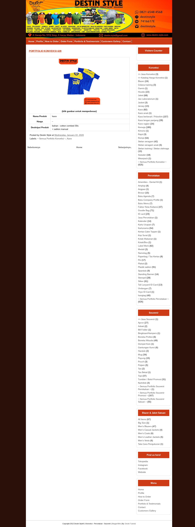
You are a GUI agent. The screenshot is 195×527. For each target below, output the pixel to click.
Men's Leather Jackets (149, 437)
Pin (139, 260)
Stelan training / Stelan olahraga (153, 148)
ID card (141, 214)
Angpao (141, 189)
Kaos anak (143, 113)
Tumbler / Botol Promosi (149, 379)
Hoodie (141, 92)
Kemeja (141, 127)
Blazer (141, 81)
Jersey (141, 106)
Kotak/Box (143, 242)
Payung (141, 358)
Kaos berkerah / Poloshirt (150, 116)
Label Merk (143, 246)
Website (142, 472)
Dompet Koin (144, 344)
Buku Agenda (144, 196)
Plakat (141, 263)
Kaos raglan (144, 124)
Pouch (141, 361)
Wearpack (143, 158)
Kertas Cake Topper (147, 231)
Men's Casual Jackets (148, 430)
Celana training (145, 85)
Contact (126, 41)
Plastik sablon (144, 267)
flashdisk (142, 383)
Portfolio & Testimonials (86, 41)
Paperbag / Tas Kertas (149, 256)
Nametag (142, 253)
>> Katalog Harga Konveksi (151, 77)
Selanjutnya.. (125, 147)
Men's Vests (144, 440)
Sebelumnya (33, 147)
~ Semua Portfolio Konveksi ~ (51, 138)
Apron (141, 322)
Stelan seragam (145, 141)
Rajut (140, 134)
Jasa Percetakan (146, 217)
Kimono (141, 131)
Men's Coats (144, 433)
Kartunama (143, 228)
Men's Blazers (145, 426)
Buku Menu (143, 203)
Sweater (142, 155)
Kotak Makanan (145, 239)
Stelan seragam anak (148, 145)
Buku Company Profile (149, 200)
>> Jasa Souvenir (146, 319)
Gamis (141, 88)
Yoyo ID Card (144, 292)
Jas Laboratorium (146, 99)
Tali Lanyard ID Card (148, 284)
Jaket (140, 95)
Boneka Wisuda (145, 340)
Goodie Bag (143, 210)
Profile (39, 41)
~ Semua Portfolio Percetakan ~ (153, 299)
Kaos (69, 138)
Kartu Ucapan (144, 224)
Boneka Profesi (145, 337)
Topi (140, 376)
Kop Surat (143, 235)
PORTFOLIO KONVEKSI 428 (45, 51)
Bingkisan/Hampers (147, 333)
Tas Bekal (142, 372)
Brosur (141, 192)
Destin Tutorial (130, 524)
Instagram (143, 465)
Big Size (142, 423)
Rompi (141, 138)
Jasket (141, 102)
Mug (140, 354)
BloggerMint (116, 524)
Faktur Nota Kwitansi (148, 207)
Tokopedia (143, 461)
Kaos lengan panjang (148, 120)
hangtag (142, 295)
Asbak (141, 326)
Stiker (141, 281)
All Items (142, 419)
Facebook (143, 468)
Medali (141, 249)
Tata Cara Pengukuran (149, 444)
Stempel (142, 277)
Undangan (143, 288)
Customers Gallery (111, 41)
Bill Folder (143, 329)
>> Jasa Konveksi (146, 74)
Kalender (142, 221)
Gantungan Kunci (146, 347)
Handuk (141, 351)
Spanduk (142, 270)
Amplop (141, 185)
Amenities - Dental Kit (148, 182)
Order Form (66, 41)
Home (31, 41)
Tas (139, 368)
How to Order (52, 41)
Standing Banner (146, 274)
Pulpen (141, 365)
